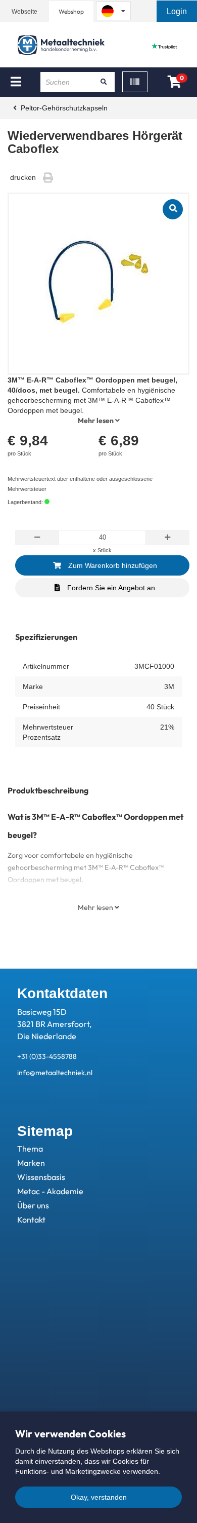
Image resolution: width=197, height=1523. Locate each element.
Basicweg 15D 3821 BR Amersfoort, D (54, 1024)
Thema (30, 1149)
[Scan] (134, 81)
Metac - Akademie (50, 1191)
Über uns (33, 1205)
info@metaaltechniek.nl (54, 1072)
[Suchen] (103, 82)
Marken (31, 1163)
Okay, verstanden (99, 1497)
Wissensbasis (41, 1177)
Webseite (24, 11)
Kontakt (31, 1219)
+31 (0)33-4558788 (47, 1056)
